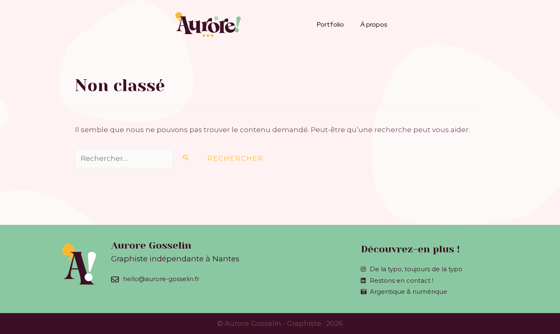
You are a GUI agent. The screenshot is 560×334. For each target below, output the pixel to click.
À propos (373, 24)
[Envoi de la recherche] (186, 157)
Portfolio (330, 24)
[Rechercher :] (137, 158)
